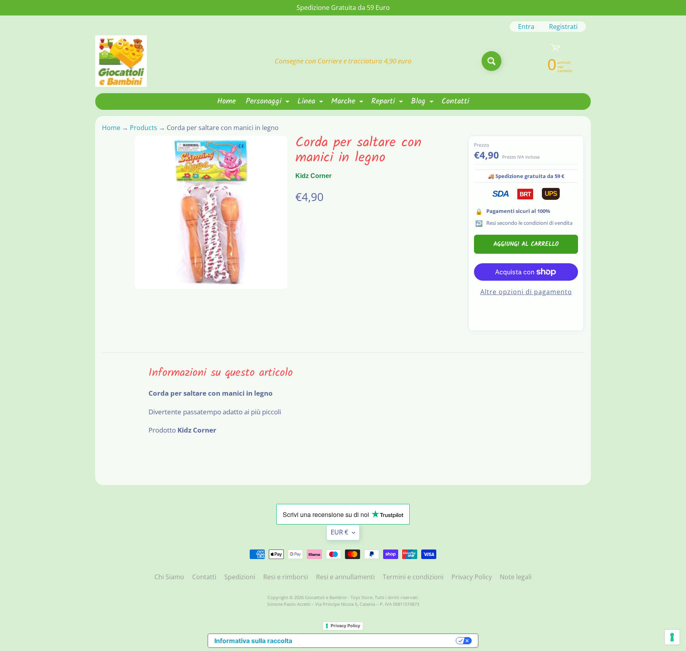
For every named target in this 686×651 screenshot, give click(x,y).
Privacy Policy (471, 576)
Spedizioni (239, 576)
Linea (311, 102)
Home (226, 101)
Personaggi (268, 102)
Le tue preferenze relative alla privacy (378, 641)
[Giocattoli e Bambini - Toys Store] (121, 61)
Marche (348, 102)
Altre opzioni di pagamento (526, 291)
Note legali (516, 576)
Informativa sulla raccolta (253, 641)
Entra (526, 26)
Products (143, 127)
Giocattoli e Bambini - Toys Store (338, 597)
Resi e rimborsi (285, 576)
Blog (423, 102)
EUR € (339, 532)
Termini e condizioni (413, 576)
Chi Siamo (169, 576)
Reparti (388, 102)
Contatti (455, 101)
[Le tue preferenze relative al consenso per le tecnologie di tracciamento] (672, 637)
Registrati (563, 26)
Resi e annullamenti (345, 576)
